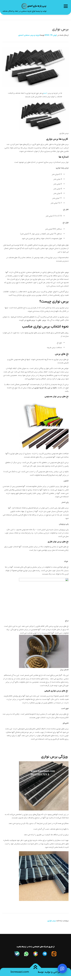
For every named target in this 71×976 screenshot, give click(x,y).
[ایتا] (54, 953)
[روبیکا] (35, 953)
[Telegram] (44, 953)
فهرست (66, 6)
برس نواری (49, 757)
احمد (45, 93)
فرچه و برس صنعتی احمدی (29, 35)
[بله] (17, 953)
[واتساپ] (26, 953)
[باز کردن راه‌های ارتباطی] (62, 968)
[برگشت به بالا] (35, 968)
